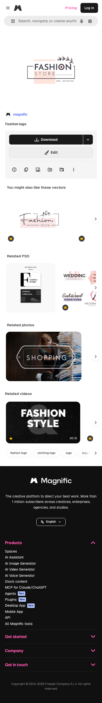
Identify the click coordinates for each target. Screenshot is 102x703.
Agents (14, 593)
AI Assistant (14, 557)
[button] (51, 522)
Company (14, 650)
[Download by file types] (88, 140)
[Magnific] (51, 482)
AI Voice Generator (20, 575)
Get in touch (16, 664)
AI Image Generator (20, 563)
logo (69, 453)
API (7, 617)
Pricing (71, 8)
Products (13, 542)
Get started (15, 636)
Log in (89, 8)
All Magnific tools (18, 623)
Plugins (15, 599)
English (51, 522)
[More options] (73, 170)
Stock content (16, 581)
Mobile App (14, 611)
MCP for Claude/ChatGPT (26, 587)
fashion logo (18, 453)
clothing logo (46, 453)
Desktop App (19, 605)
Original (32, 42)
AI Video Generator (20, 569)
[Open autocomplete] (11, 21)
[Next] (95, 219)
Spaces (11, 551)
